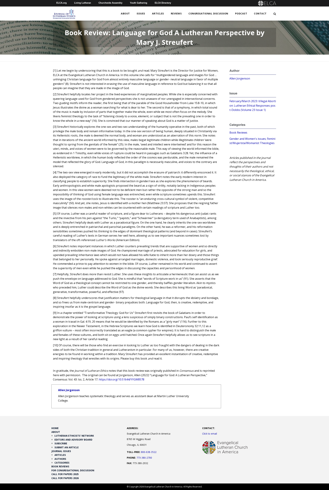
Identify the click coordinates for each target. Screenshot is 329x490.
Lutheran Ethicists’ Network (74, 435)
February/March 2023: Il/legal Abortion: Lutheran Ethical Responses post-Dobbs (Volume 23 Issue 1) (252, 105)
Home (55, 428)
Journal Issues (61, 451)
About (125, 13)
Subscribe (60, 443)
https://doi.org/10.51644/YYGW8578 (121, 379)
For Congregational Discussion (72, 470)
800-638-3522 (148, 452)
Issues (141, 13)
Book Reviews (238, 132)
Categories (61, 462)
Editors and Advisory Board (73, 439)
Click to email (209, 433)
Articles (158, 13)
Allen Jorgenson (69, 390)
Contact (260, 13)
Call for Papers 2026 (65, 478)
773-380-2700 (144, 457)
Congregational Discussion (208, 13)
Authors (60, 458)
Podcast (241, 13)
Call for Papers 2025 (65, 474)
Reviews (176, 13)
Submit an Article (66, 447)
